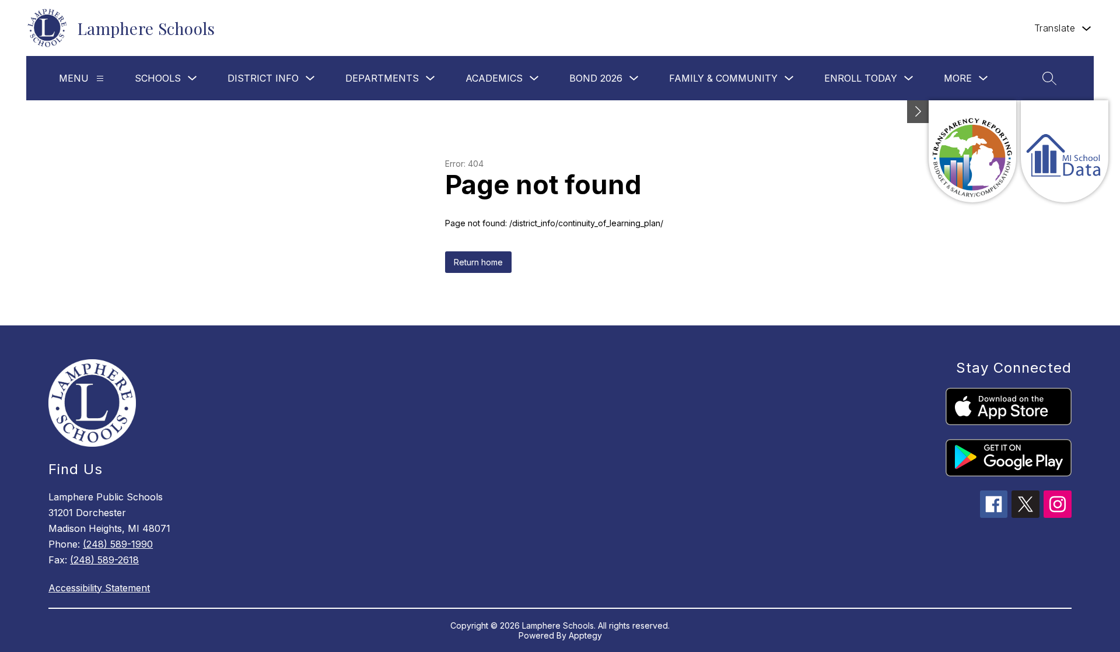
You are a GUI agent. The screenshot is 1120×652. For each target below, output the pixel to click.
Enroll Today (860, 78)
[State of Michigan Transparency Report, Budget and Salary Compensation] (972, 151)
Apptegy (585, 635)
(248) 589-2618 (104, 560)
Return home (478, 262)
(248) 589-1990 (118, 544)
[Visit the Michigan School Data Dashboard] (1064, 151)
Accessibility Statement (99, 588)
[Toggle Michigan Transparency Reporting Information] (918, 111)
